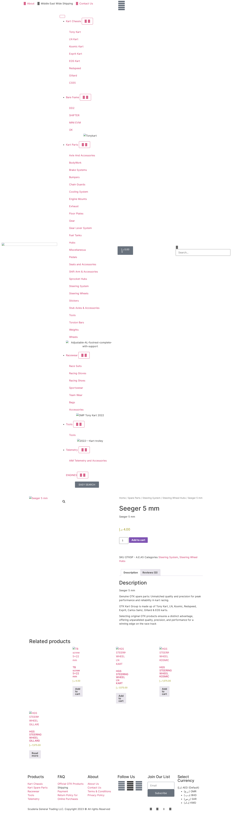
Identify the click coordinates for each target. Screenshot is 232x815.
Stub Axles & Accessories (84, 307)
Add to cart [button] (77, 691)
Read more (35, 754)
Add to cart (138, 540)
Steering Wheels (78, 293)
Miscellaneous (77, 249)
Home (122, 498)
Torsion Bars (76, 322)
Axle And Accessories (82, 155)
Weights (74, 329)
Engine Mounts (78, 199)
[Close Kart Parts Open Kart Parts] (84, 144)
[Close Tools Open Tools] (78, 424)
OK (71, 129)
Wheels (73, 337)
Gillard (73, 75)
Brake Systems (78, 169)
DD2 (71, 108)
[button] (203, 247)
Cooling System (78, 191)
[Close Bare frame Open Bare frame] (85, 97)
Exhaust (74, 206)
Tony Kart (75, 31)
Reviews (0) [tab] (150, 572)
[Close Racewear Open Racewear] (84, 355)
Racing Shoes (77, 380)
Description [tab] (131, 572)
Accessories (76, 409)
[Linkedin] (139, 786)
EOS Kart (74, 61)
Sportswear (76, 387)
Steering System (79, 286)
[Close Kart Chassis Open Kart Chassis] (87, 21)
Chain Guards (77, 184)
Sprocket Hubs (78, 278)
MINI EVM (75, 122)
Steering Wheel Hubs (174, 498)
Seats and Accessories (82, 264)
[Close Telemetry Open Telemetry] (84, 449)
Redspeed (75, 68)
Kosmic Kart (76, 46)
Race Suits (75, 366)
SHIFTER (74, 115)
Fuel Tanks (75, 235)
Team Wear (75, 395)
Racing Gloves (77, 373)
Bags (72, 402)
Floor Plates (76, 213)
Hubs (72, 242)
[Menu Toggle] (62, 16)
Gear (72, 220)
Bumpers (74, 177)
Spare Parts (134, 498)
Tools (72, 315)
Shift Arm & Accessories (83, 271)
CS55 (72, 82)
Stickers (74, 300)
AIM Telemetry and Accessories (88, 460)
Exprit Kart (75, 53)
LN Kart (73, 39)
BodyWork (75, 162)
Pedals (73, 257)
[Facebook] (121, 786)
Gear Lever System (80, 228)
